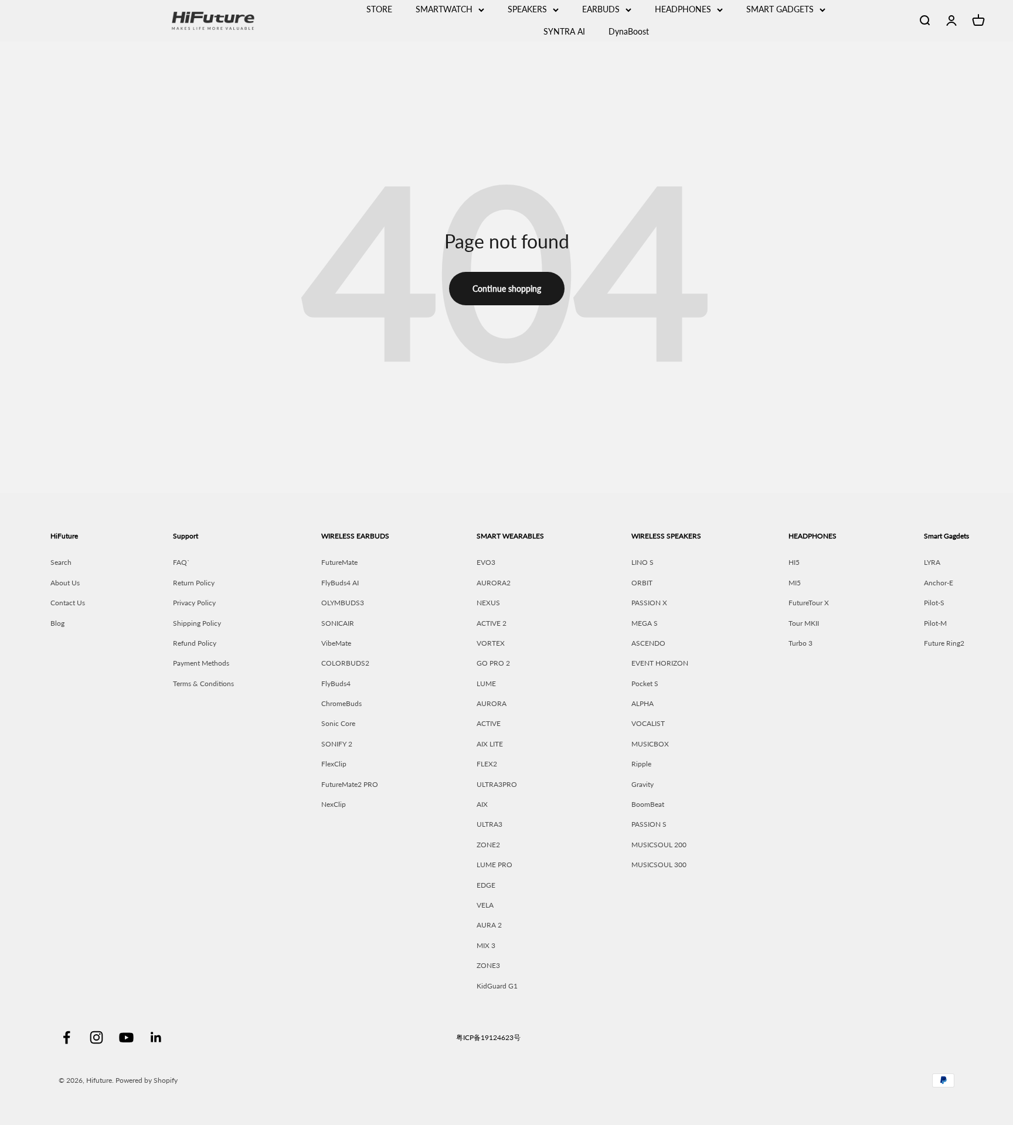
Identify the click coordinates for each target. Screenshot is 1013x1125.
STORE (379, 9)
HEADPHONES (683, 9)
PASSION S (649, 824)
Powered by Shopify (146, 1080)
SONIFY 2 (336, 743)
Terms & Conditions (203, 683)
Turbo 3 (800, 643)
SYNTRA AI (564, 31)
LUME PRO (494, 864)
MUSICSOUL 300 (658, 864)
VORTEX (491, 643)
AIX (482, 804)
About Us (65, 582)
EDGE (486, 885)
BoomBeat (647, 804)
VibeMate (336, 643)
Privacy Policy (194, 602)
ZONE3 (488, 965)
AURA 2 (489, 925)
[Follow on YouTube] (126, 1037)
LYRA (932, 562)
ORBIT (641, 582)
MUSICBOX (650, 743)
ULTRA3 (489, 824)
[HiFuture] (254, 21)
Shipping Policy (197, 623)
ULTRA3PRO (497, 784)
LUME (486, 683)
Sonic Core (338, 723)
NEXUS (488, 602)
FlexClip (333, 763)
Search (61, 562)
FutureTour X (808, 602)
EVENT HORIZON (659, 663)
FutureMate (339, 562)
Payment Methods (201, 663)
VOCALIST (648, 723)
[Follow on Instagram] (96, 1037)
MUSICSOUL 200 (658, 844)
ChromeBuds (341, 703)
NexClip (333, 804)
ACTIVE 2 (491, 623)
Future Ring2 (944, 643)
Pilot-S (934, 602)
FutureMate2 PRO (349, 784)
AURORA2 (494, 582)
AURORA (491, 703)
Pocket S (644, 683)
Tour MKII (803, 623)
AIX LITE (490, 743)
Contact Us (67, 602)
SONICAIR (337, 623)
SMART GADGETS (780, 9)
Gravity (642, 784)
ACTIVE (489, 723)
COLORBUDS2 (345, 663)
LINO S (642, 562)
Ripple (641, 763)
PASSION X (649, 602)
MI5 (794, 582)
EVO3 (486, 562)
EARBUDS (601, 9)
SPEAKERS (527, 9)
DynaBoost (629, 31)
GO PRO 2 (493, 663)
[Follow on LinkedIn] (156, 1037)
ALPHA (642, 703)
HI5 (794, 562)
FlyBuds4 (336, 683)
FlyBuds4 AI (340, 582)
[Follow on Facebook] (66, 1037)
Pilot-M (935, 623)
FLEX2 (487, 763)
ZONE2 (488, 844)
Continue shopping (506, 289)
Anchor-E (938, 582)
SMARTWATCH (444, 9)
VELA (485, 905)
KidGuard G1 (497, 985)
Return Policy (194, 582)
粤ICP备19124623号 (488, 1037)
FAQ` (181, 562)
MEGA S (644, 623)
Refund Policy (194, 643)
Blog (57, 623)
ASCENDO (648, 643)
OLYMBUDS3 (342, 602)
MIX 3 (486, 945)
